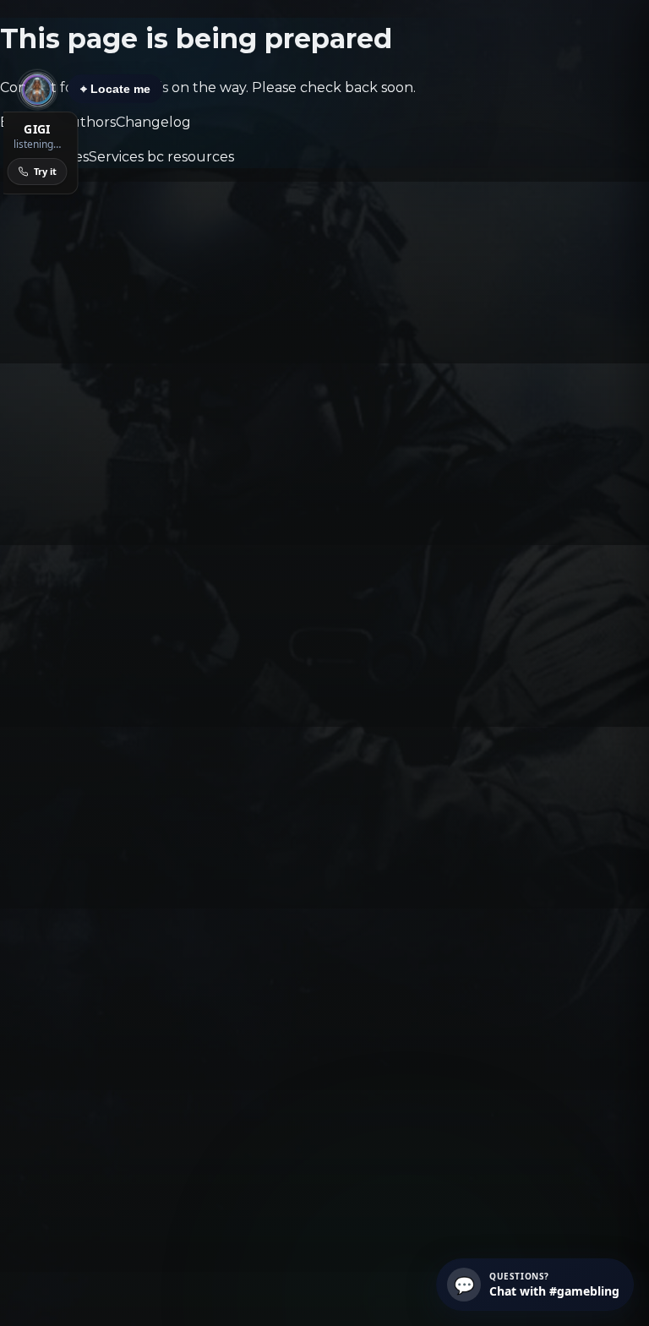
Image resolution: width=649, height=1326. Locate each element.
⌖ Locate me (115, 88)
